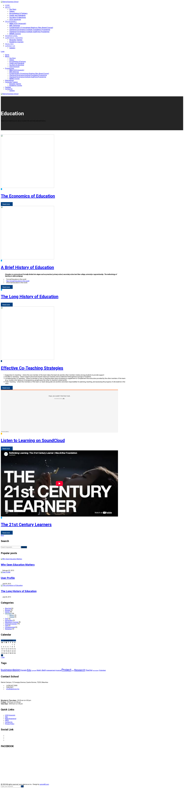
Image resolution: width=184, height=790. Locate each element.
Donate (23, 670)
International (9, 80)
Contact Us (8, 89)
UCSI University (15, 19)
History (11, 615)
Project (66, 670)
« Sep (3, 657)
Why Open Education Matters (18, 564)
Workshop (8, 629)
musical (58, 670)
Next (2, 535)
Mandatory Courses (11, 622)
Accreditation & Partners (18, 13)
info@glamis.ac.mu (12, 689)
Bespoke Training (15, 84)
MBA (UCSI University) (16, 70)
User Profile (8, 577)
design (16, 670)
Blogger (7, 610)
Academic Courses (15, 85)
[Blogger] (1, 189)
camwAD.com (44, 784)
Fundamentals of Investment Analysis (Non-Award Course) (29, 73)
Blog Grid (8, 608)
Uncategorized (10, 627)
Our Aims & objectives (17, 17)
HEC (6, 717)
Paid (6, 625)
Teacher (89, 670)
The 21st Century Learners (26, 524)
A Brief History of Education (27, 267)
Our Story (12, 9)
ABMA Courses (14, 78)
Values (11, 11)
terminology (96, 670)
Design (7, 612)
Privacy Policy (9, 724)
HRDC (7, 720)
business (6, 670)
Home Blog (8, 620)
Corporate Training (11, 82)
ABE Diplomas (14, 72)
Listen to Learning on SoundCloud (33, 440)
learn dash (41, 670)
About (7, 56)
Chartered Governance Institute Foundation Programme (28, 75)
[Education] (1, 361)
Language (34, 670)
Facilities (8, 87)
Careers (12, 90)
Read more (6, 204)
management (50, 670)
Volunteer (102, 670)
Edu (29, 670)
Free (6, 619)
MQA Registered (10, 718)
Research (79, 670)
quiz (73, 670)
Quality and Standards (17, 15)
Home (7, 55)
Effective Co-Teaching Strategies (32, 368)
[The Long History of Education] (12, 585)
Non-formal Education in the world (17, 281)
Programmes (9, 68)
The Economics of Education (28, 196)
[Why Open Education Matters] (11, 559)
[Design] (1, 433)
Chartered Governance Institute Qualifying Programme (27, 77)
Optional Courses (11, 624)
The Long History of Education (29, 296)
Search (24, 547)
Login (2, 51)
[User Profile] (5, 572)
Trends (11, 617)
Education (8, 613)
